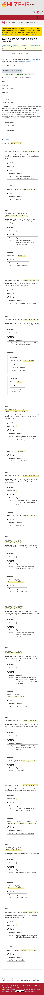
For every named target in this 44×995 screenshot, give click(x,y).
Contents (22, 989)
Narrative (5, 54)
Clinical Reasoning (10, 22)
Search (8, 989)
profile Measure (26, 61)
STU (34, 28)
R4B (33, 34)
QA (32, 989)
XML (13, 54)
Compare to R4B (9, 991)
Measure (20, 22)
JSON (20, 54)
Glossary (28, 989)
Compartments (34, 45)
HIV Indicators (10, 140)
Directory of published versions (11, 34)
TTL (27, 54)
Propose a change (29, 991)
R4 (35, 34)
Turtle (38, 59)
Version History (14, 989)
